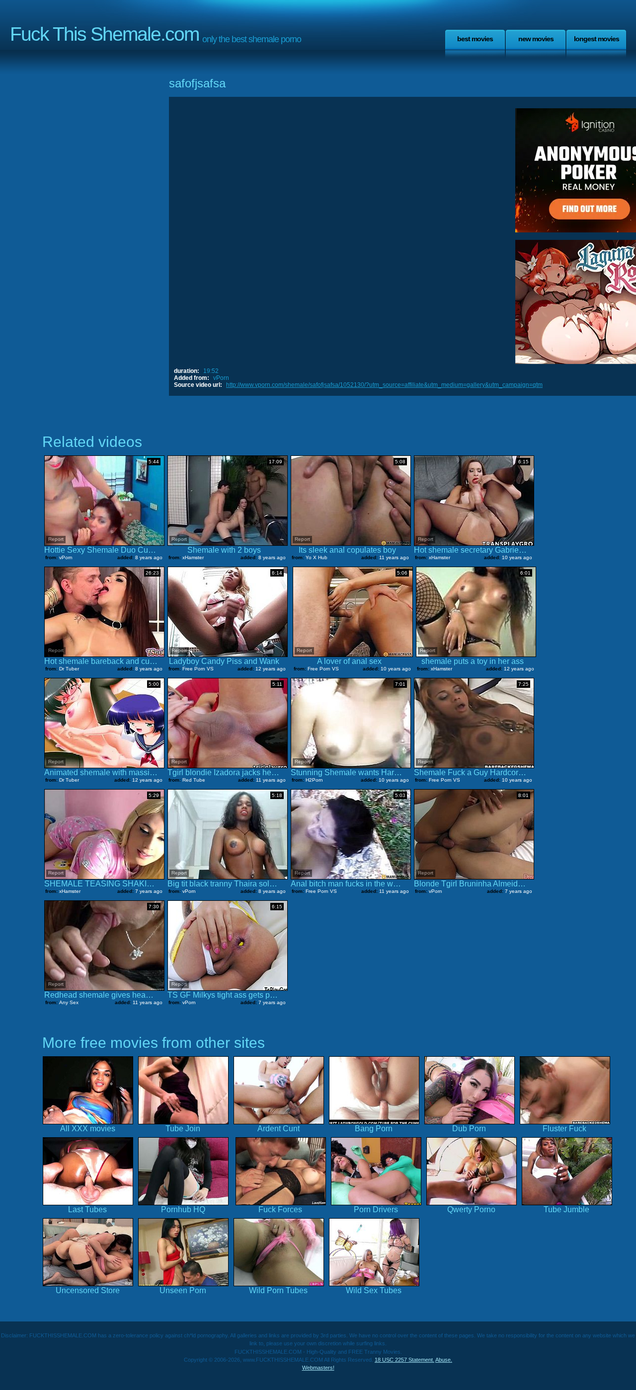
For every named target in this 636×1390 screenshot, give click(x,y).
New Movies (536, 39)
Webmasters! (318, 1368)
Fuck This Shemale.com (104, 34)
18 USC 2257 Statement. (404, 1360)
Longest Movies (596, 39)
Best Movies (475, 39)
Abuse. (443, 1360)
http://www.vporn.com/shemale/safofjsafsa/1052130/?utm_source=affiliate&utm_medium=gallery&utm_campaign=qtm (384, 384)
